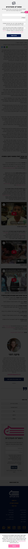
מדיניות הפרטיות (21, 541)
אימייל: (23, 17)
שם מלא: (23, 12)
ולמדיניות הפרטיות (15, 32)
